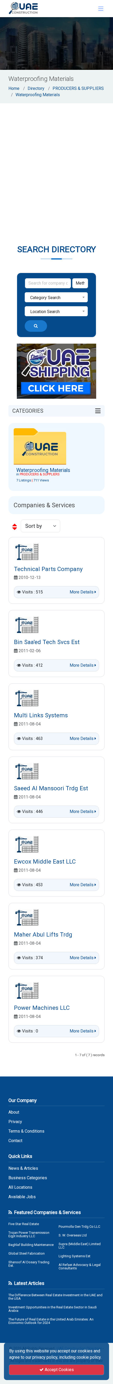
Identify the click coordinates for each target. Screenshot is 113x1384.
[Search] (36, 326)
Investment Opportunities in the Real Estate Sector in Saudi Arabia (52, 1308)
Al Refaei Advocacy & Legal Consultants (80, 1266)
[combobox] (56, 297)
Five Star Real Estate (23, 1224)
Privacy (15, 1122)
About (13, 1112)
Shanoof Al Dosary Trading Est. (28, 1263)
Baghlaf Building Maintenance (31, 1244)
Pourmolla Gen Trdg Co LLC (79, 1226)
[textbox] (56, 297)
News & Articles (23, 1168)
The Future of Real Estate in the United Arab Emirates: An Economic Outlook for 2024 (51, 1321)
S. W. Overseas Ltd (73, 1235)
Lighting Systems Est (74, 1256)
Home (13, 88)
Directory (36, 88)
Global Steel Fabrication (26, 1253)
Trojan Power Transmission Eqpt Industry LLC (28, 1234)
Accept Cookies (59, 1369)
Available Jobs (22, 1197)
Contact (15, 1141)
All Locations (20, 1187)
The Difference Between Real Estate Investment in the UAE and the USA (55, 1296)
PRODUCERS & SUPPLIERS (78, 88)
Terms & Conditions (26, 1131)
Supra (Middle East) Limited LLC (80, 1245)
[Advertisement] (56, 162)
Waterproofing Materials (38, 94)
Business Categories (27, 1178)
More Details (82, 591)
